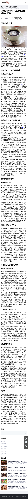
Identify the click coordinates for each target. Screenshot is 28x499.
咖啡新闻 (8, 6)
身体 (23, 127)
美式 (25, 54)
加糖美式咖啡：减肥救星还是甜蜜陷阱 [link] (10, 7)
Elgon (2, 6)
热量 (22, 84)
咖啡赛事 (3, 449)
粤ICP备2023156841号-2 (20, 496)
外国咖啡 (3, 443)
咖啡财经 (3, 454)
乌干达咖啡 (4, 446)
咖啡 (2, 56)
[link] (2, 6)
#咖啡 (15, 17)
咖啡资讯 (15, 6)
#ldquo (19, 17)
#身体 (17, 19)
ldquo (7, 48)
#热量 (20, 19)
